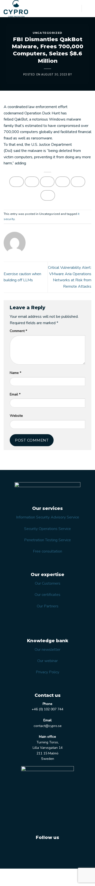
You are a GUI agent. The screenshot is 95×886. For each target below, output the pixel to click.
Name (15, 372)
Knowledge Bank (32, 878)
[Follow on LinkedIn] (53, 849)
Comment (18, 330)
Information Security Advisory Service (47, 517)
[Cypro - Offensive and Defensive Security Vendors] (22, 8)
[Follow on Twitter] (41, 849)
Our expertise (45, 874)
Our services (21, 874)
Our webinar (47, 661)
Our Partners (47, 606)
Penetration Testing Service (47, 540)
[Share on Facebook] (32, 181)
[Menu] (88, 8)
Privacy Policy (47, 672)
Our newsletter (47, 649)
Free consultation (47, 551)
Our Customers (47, 583)
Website (16, 415)
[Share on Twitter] (47, 181)
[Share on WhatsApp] (16, 181)
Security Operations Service (47, 528)
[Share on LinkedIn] (47, 195)
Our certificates (47, 594)
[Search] (76, 8)
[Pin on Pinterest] (78, 181)
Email (15, 394)
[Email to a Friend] (62, 181)
